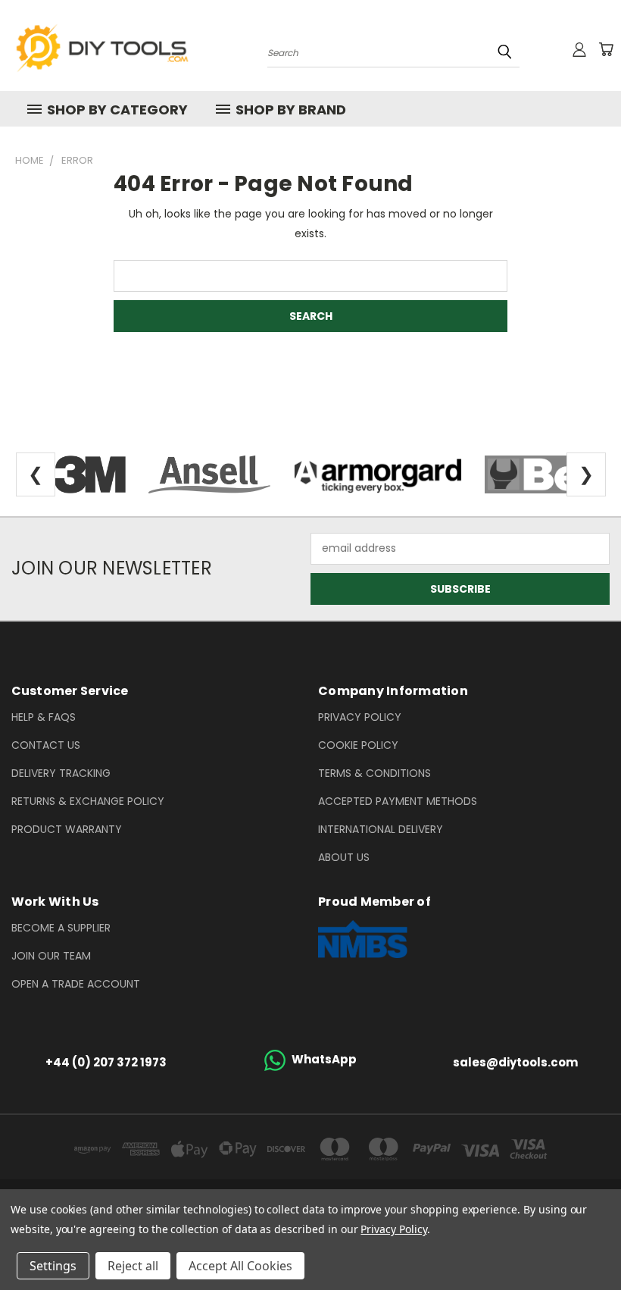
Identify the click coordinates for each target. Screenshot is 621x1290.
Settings (53, 1265)
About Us (344, 857)
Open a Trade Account (75, 983)
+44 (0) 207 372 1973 (106, 1062)
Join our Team (51, 955)
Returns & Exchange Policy (87, 801)
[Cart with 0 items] (605, 49)
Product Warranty (66, 829)
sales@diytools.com (515, 1062)
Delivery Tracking (61, 773)
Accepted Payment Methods (397, 801)
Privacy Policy (359, 717)
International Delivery (380, 829)
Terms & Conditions (374, 773)
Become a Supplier (61, 927)
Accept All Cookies (240, 1265)
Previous (597, 1242)
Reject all (133, 1265)
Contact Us (45, 745)
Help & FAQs (43, 717)
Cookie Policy (358, 745)
